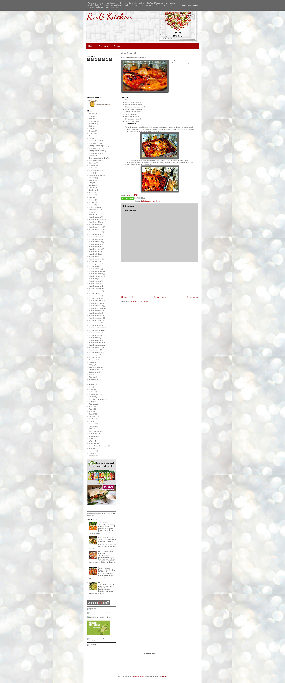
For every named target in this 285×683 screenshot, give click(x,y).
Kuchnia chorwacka (95, 249)
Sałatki (91, 414)
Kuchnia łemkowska (95, 352)
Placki (91, 389)
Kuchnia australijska (95, 229)
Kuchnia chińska (94, 246)
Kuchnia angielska (95, 222)
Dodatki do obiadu (95, 170)
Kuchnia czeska (94, 251)
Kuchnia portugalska (95, 318)
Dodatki (91, 168)
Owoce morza (93, 372)
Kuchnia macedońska (96, 301)
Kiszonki (92, 200)
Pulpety (91, 401)
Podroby (92, 392)
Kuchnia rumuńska (95, 325)
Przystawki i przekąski (96, 399)
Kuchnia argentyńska (96, 227)
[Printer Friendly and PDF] (127, 198)
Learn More (186, 5)
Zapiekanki (92, 443)
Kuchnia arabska (94, 224)
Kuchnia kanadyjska (95, 283)
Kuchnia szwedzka (95, 333)
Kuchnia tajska (94, 335)
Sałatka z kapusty (104, 568)
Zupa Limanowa (103, 523)
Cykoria (91, 138)
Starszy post (192, 297)
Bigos (91, 116)
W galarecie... (93, 433)
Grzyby (91, 185)
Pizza (91, 387)
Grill (90, 183)
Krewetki (92, 212)
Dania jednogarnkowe (96, 151)
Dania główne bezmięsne (97, 146)
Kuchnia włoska (94, 350)
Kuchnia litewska (94, 298)
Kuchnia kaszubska (95, 288)
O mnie (117, 46)
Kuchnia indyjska (94, 279)
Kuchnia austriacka (95, 232)
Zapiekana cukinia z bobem (107, 537)
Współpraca (104, 46)
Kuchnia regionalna (95, 320)
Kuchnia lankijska (95, 296)
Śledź (91, 453)
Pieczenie (92, 379)
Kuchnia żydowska (95, 357)
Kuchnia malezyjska (95, 303)
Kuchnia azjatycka (95, 234)
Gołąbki (91, 180)
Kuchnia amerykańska (96, 219)
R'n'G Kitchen (109, 16)
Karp (90, 197)
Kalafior (91, 195)
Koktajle (91, 202)
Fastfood (92, 178)
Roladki (91, 406)
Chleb (91, 128)
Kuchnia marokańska (96, 306)
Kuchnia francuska (95, 259)
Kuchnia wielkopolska (96, 342)
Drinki (91, 173)
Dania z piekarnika (95, 153)
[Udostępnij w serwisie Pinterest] (144, 198)
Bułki (90, 126)
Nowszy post (127, 297)
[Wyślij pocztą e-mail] (135, 198)
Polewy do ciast (94, 394)
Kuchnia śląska (94, 355)
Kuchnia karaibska (95, 286)
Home (90, 46)
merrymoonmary (138, 676)
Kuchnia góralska (94, 266)
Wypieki (91, 441)
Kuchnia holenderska (96, 274)
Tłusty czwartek (94, 431)
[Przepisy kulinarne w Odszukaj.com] (99, 617)
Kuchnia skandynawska (96, 328)
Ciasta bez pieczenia (96, 136)
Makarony (92, 360)
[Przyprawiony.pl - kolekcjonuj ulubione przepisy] (101, 640)
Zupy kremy (93, 451)
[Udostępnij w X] (140, 198)
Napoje (91, 365)
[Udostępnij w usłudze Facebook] (142, 198)
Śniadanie (92, 456)
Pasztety (92, 377)
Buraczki (92, 124)
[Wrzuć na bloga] (138, 198)
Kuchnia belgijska (95, 239)
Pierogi (91, 384)
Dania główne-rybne (95, 148)
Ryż (90, 411)
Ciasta (91, 133)
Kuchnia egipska (94, 254)
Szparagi (92, 426)
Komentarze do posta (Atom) (138, 301)
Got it (195, 5)
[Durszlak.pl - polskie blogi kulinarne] (91, 644)
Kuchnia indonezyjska (96, 276)
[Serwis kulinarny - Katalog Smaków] (99, 613)
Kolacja (91, 205)
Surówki (91, 424)
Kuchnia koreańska (95, 291)
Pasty (91, 374)
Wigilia (91, 438)
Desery (91, 155)
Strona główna (160, 297)
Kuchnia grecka (94, 261)
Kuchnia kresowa (94, 293)
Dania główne (156, 201)
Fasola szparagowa (95, 175)
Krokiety (92, 214)
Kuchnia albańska (95, 217)
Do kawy (92, 165)
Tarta (90, 429)
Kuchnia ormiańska (95, 315)
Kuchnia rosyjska (94, 323)
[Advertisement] (159, 279)
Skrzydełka (92, 416)
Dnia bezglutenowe (95, 160)
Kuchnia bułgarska (95, 244)
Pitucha (100, 582)
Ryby (91, 409)
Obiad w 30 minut (94, 370)
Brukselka (92, 121)
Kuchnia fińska (94, 256)
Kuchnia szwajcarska (96, 330)
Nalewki (91, 362)
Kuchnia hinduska (95, 269)
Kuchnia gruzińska (95, 264)
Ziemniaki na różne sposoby (98, 446)
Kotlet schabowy (94, 207)
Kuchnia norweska (95, 313)
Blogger (164, 676)
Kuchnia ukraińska (95, 340)
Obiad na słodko (94, 367)
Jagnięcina (92, 190)
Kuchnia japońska (95, 281)
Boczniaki (92, 118)
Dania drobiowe (146, 201)
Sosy (91, 421)
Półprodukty (93, 404)
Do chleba (92, 163)
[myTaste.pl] (91, 608)
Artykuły (92, 114)
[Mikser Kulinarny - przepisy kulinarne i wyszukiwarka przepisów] (98, 635)
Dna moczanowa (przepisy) (98, 158)
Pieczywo (92, 382)
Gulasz (91, 187)
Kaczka (91, 192)
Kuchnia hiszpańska (95, 271)
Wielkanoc (92, 436)
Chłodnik (92, 131)
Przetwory (92, 397)
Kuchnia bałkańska (95, 237)
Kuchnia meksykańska (96, 308)
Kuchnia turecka (94, 338)
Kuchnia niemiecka (95, 310)
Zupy (90, 448)
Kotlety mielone (94, 210)
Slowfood (92, 419)
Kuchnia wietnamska (96, 345)
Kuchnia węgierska (95, 347)
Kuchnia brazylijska (95, 242)
